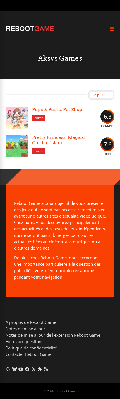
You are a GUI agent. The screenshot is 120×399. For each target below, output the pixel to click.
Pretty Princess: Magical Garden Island (58, 140)
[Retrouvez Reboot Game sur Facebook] (27, 369)
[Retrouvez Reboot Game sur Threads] (8, 369)
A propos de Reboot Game (31, 322)
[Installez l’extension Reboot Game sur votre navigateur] (40, 369)
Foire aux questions (24, 341)
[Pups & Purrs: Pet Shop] (17, 118)
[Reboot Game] (30, 30)
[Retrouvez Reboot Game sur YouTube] (21, 369)
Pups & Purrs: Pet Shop (57, 109)
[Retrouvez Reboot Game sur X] (33, 369)
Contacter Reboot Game (28, 354)
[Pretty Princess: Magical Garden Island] (17, 146)
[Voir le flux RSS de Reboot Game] (46, 369)
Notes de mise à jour (25, 328)
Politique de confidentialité (31, 348)
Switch (38, 118)
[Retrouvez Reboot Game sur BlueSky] (14, 369)
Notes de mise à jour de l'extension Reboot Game (53, 335)
